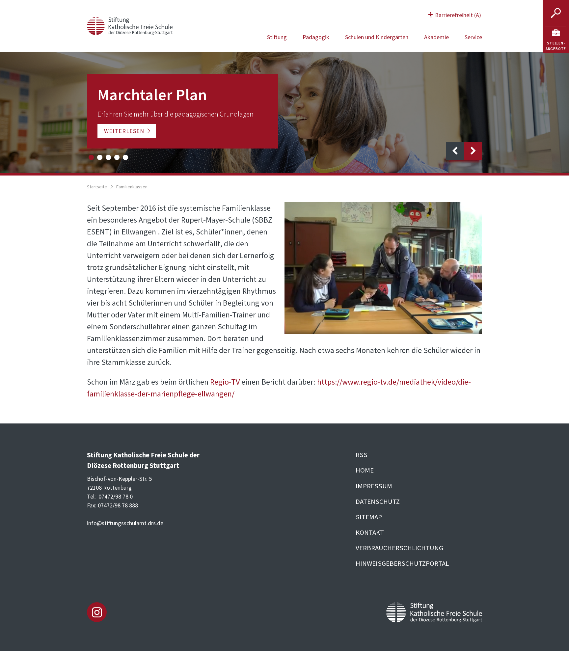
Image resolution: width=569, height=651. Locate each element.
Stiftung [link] (277, 37)
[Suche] (555, 13)
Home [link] (365, 470)
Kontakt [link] (370, 532)
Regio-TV (225, 382)
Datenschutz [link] (378, 501)
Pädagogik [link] (316, 37)
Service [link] (473, 37)
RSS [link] (361, 454)
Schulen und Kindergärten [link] (376, 37)
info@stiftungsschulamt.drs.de (125, 523)
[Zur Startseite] (130, 25)
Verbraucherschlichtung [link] (399, 548)
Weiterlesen (124, 131)
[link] (555, 39)
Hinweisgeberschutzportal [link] (402, 563)
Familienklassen (132, 187)
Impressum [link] (374, 486)
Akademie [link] (436, 37)
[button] (454, 15)
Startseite (97, 187)
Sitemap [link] (369, 517)
